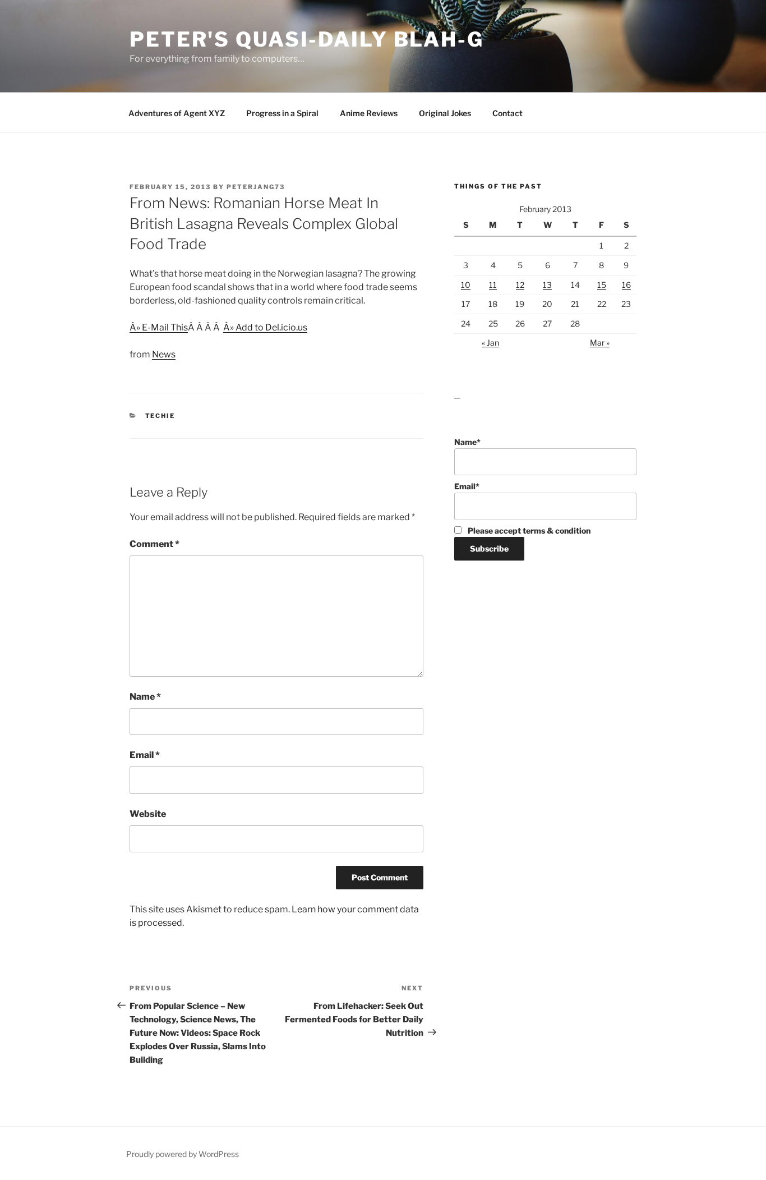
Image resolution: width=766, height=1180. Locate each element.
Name (145, 696)
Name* (467, 442)
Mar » (600, 342)
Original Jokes (445, 113)
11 (493, 285)
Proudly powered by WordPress (182, 1154)
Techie (160, 416)
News (164, 354)
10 (465, 285)
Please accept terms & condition (528, 530)
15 (601, 285)
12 (520, 285)
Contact (507, 113)
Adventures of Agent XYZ (176, 113)
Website (148, 814)
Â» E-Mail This (159, 327)
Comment (154, 544)
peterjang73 (256, 187)
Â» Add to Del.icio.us (265, 327)
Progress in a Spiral (282, 113)
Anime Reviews (369, 113)
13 (547, 285)
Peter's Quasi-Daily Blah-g (307, 39)
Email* (466, 486)
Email (145, 755)
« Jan (490, 342)
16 (626, 285)
